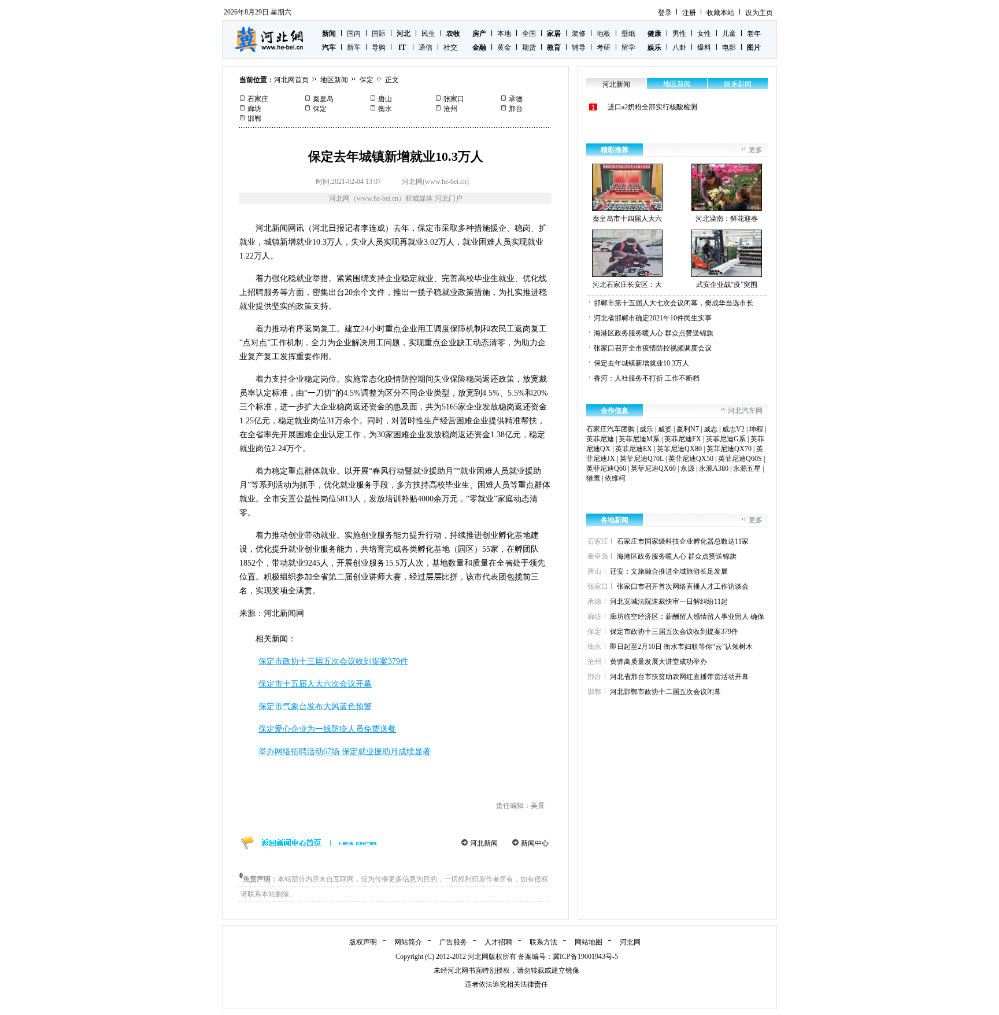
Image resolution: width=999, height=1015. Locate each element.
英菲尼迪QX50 (690, 459)
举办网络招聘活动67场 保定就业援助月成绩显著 (344, 751)
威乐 (646, 429)
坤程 (756, 429)
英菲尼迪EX (633, 449)
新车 (354, 47)
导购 (379, 47)
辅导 (579, 47)
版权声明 (363, 942)
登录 (665, 13)
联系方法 (543, 942)
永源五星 (747, 468)
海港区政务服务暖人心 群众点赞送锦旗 (653, 333)
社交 (450, 47)
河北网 (630, 942)
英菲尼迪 (600, 439)
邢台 (516, 109)
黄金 (504, 47)
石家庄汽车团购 (610, 429)
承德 (516, 99)
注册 (689, 13)
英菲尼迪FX (682, 439)
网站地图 (588, 942)
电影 (729, 47)
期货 (529, 47)
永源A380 (713, 468)
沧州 (450, 109)
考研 (603, 47)
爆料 (704, 47)
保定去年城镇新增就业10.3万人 (641, 363)
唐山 (385, 99)
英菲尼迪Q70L (642, 459)
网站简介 (408, 942)
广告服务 (453, 942)
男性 (679, 33)
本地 (504, 33)
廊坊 (254, 109)
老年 (754, 33)
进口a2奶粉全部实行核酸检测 (652, 107)
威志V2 (733, 429)
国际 (379, 33)
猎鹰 (593, 478)
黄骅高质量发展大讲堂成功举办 (658, 662)
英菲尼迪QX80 (679, 449)
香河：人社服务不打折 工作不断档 (647, 378)
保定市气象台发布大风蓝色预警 (315, 706)
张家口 (453, 99)
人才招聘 (498, 942)
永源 (687, 468)
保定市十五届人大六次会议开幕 (315, 684)
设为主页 (759, 13)
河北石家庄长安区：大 (627, 284)
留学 (628, 47)
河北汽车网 (745, 411)
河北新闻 (484, 843)
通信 (425, 47)
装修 (579, 33)
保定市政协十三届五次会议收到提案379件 (333, 661)
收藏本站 (720, 13)
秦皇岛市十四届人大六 (627, 219)
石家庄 (257, 99)
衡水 (385, 109)
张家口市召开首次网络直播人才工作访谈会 (683, 586)
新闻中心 (535, 843)
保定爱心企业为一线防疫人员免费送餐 (327, 729)
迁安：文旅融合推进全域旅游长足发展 (669, 571)
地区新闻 (334, 80)
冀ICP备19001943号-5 (585, 957)
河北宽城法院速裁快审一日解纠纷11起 (669, 601)
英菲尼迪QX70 (729, 449)
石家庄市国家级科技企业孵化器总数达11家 (683, 541)
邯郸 (254, 119)
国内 (354, 33)
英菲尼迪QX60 (653, 468)
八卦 (679, 47)
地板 (603, 33)
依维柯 (615, 478)
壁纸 (628, 33)
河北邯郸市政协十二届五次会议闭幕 (665, 692)
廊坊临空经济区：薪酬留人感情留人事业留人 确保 (687, 616)
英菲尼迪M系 (639, 439)
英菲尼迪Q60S (740, 459)
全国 (529, 33)
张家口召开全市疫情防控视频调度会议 (653, 348)
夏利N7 (687, 429)
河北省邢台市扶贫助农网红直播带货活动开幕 (679, 677)
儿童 (729, 33)
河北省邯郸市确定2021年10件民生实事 (653, 318)
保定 (366, 80)
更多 (756, 150)
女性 (704, 33)
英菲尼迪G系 (726, 439)
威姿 (665, 429)
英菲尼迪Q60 (606, 468)
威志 (710, 429)
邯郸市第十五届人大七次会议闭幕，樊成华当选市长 (673, 303)
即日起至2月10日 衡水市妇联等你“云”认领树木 (681, 647)
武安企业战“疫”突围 (726, 284)
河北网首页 (291, 80)
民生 (428, 33)
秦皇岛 (323, 99)
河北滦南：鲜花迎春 (726, 219)
